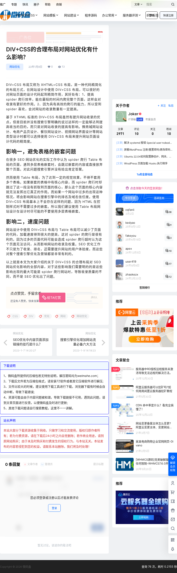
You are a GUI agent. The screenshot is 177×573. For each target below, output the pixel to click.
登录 (54, 508)
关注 (163, 105)
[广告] (54, 33)
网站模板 (49, 15)
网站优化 (14, 66)
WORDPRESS (25, 15)
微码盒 (26, 566)
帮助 (48, 4)
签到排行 (144, 287)
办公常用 (108, 15)
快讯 (25, 4)
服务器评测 (130, 15)
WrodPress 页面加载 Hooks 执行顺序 (142, 163)
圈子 (36, 4)
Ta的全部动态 (145, 174)
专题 (14, 4)
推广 (3, 4)
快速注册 (168, 15)
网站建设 (70, 15)
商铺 (59, 4)
